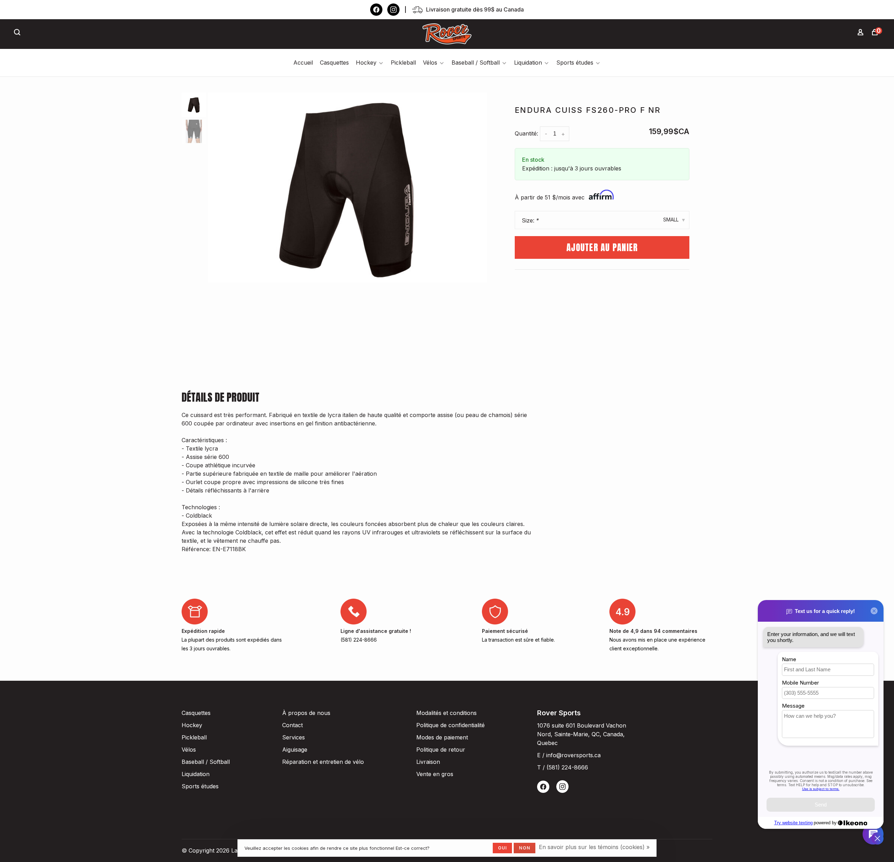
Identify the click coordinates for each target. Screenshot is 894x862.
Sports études (574, 62)
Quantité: (526, 133)
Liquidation (528, 62)
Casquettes (334, 62)
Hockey (366, 62)
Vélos (430, 62)
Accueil (303, 62)
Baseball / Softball (476, 62)
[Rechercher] (18, 33)
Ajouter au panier (602, 247)
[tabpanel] (347, 188)
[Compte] (861, 33)
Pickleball (403, 62)
